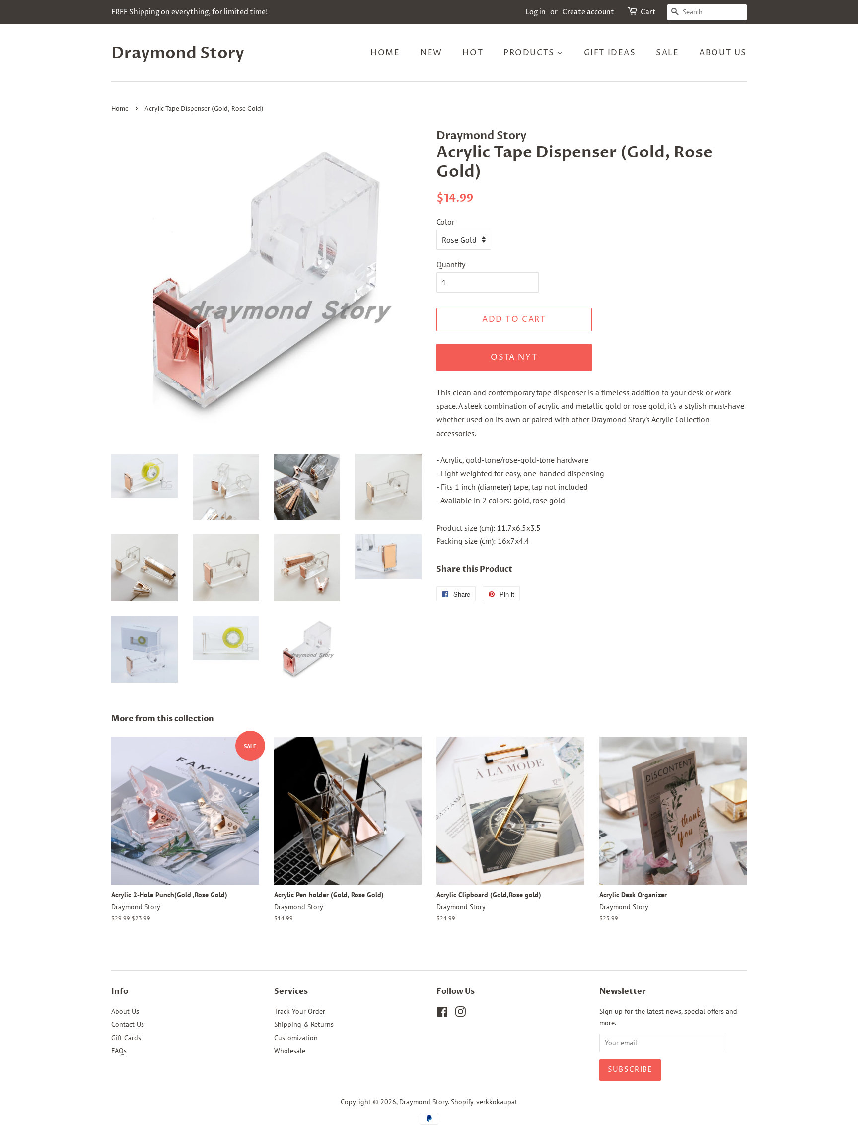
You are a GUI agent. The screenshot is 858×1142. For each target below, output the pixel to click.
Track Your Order (299, 1011)
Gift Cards (126, 1037)
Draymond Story (177, 53)
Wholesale (289, 1050)
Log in (535, 12)
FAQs (119, 1050)
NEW (431, 52)
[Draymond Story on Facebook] (442, 1013)
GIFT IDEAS (610, 52)
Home (120, 109)
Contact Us (127, 1024)
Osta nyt (514, 357)
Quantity (450, 264)
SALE (667, 52)
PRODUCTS (530, 52)
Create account (588, 12)
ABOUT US (723, 52)
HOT (472, 52)
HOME (385, 52)
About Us (125, 1011)
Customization (296, 1037)
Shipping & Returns (304, 1024)
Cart (648, 12)
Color (445, 222)
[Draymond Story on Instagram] (460, 1013)
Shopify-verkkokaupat (484, 1101)
